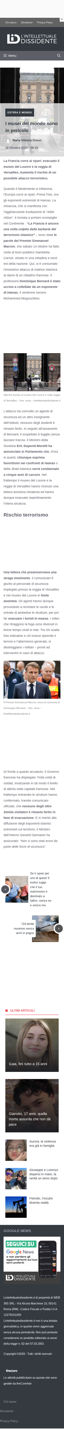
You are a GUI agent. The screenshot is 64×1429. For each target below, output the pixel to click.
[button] (59, 55)
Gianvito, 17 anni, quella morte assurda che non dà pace (29, 1119)
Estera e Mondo (19, 112)
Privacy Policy (45, 22)
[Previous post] (5, 889)
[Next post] (59, 928)
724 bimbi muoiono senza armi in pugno (24, 928)
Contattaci (10, 1359)
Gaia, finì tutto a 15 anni (28, 1064)
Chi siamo (11, 22)
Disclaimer (27, 22)
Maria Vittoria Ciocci (26, 140)
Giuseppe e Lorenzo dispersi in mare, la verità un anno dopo (43, 1174)
